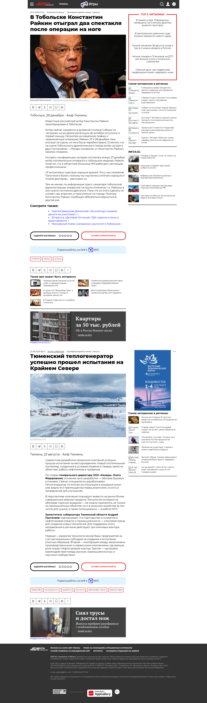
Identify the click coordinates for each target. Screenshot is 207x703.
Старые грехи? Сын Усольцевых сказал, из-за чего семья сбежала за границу (158, 429)
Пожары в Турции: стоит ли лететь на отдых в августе (158, 157)
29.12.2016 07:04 (37, 12)
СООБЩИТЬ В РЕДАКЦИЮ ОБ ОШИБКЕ (122, 651)
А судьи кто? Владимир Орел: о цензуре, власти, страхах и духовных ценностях (58, 292)
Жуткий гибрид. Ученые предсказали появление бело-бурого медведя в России (159, 459)
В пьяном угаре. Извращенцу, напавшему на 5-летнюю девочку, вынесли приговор (152, 23)
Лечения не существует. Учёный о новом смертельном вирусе (157, 448)
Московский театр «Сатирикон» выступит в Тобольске (86, 223)
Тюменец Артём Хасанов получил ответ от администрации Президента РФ (59, 283)
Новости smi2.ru (40, 342)
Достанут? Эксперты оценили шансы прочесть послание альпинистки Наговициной (159, 120)
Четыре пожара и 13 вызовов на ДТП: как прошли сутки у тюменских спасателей (152, 59)
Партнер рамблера (76, 692)
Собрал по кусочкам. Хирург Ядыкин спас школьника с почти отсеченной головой (159, 110)
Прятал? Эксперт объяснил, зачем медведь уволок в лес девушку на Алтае (157, 140)
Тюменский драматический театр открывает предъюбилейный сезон (107, 283)
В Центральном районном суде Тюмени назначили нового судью (152, 34)
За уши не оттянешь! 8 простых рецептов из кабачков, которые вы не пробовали (159, 419)
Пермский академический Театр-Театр (71, 100)
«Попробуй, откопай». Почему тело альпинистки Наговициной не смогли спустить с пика (158, 439)
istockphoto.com (38, 439)
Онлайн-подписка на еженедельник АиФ (70, 651)
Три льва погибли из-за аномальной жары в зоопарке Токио (157, 197)
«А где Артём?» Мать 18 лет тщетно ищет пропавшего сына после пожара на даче (157, 469)
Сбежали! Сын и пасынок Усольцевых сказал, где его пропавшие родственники (159, 100)
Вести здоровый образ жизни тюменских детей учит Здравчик (106, 291)
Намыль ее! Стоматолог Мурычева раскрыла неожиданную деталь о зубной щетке (157, 130)
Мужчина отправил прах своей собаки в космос (155, 167)
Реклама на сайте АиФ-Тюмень (65, 648)
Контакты (98, 651)
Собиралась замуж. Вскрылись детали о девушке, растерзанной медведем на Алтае (157, 90)
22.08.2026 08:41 (37, 351)
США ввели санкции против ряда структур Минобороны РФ (156, 187)
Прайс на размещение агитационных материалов (107, 648)
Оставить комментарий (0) (103, 236)
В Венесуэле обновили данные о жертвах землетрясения (156, 177)
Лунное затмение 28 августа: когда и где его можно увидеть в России (152, 46)
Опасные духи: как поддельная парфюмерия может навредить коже (153, 71)
